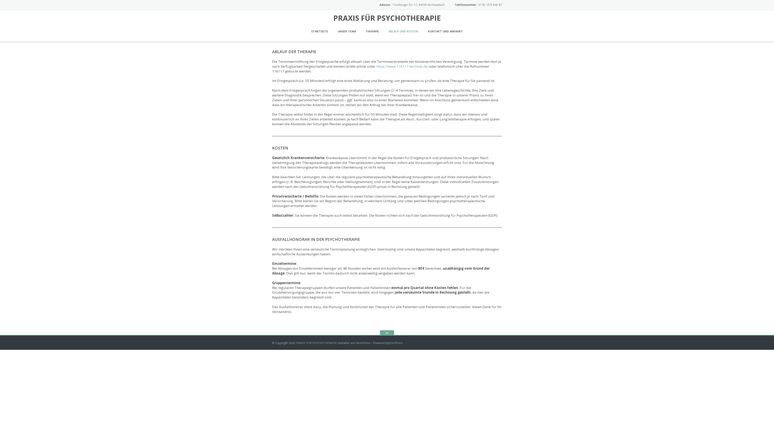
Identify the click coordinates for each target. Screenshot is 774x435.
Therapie (372, 31)
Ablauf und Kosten (403, 31)
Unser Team (347, 31)
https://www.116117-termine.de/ (402, 66)
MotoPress (363, 343)
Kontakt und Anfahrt (445, 31)
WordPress (396, 343)
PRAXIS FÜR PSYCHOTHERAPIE (316, 343)
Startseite (319, 31)
